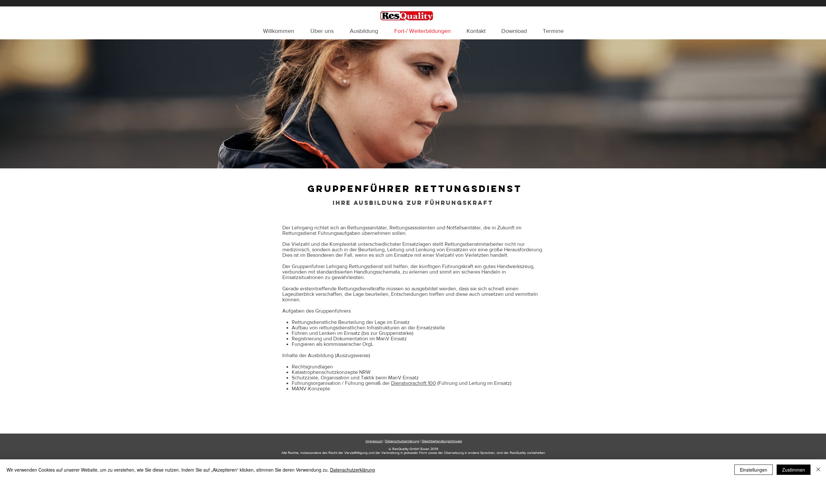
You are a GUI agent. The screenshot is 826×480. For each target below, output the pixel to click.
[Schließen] (818, 470)
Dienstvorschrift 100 (413, 383)
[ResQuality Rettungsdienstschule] (802, 22)
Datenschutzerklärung (402, 441)
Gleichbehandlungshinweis (442, 441)
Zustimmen (793, 469)
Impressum (374, 441)
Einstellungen (753, 469)
